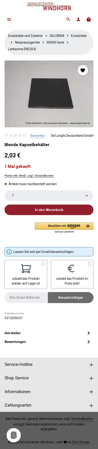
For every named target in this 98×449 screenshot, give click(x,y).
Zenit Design (81, 442)
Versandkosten (82, 419)
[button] (64, 227)
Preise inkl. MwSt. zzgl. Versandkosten (29, 175)
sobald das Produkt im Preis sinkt (72, 281)
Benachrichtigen (70, 297)
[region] (49, 94)
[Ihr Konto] (78, 19)
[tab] (48, 333)
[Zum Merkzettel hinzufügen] (83, 70)
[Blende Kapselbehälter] (49, 94)
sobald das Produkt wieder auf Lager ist (26, 281)
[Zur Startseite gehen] (49, 6)
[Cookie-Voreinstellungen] (14, 435)
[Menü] (9, 19)
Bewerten (38, 135)
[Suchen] (68, 19)
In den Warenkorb (49, 210)
